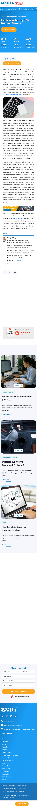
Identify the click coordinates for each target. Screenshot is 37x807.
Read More (20, 260)
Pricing (4, 750)
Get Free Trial (9, 30)
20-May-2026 (18, 385)
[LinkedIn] (11, 716)
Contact (4, 779)
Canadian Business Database (11, 758)
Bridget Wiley (11, 238)
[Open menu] (32, 3)
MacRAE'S (13, 795)
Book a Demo (6, 774)
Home (2, 16)
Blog (4, 522)
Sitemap (22, 792)
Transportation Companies (10, 755)
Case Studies (6, 768)
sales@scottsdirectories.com (13, 725)
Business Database (8, 392)
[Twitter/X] (7, 716)
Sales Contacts (7, 752)
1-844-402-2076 (8, 721)
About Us (5, 741)
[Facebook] (2, 716)
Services (5, 744)
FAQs (17, 792)
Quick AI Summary (13, 63)
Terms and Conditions (9, 788)
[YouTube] (15, 716)
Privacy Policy (22, 788)
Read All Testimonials (17, 662)
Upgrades (5, 747)
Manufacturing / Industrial (10, 457)
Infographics (6, 766)
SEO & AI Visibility (7, 760)
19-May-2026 (18, 516)
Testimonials (6, 771)
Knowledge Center (8, 792)
